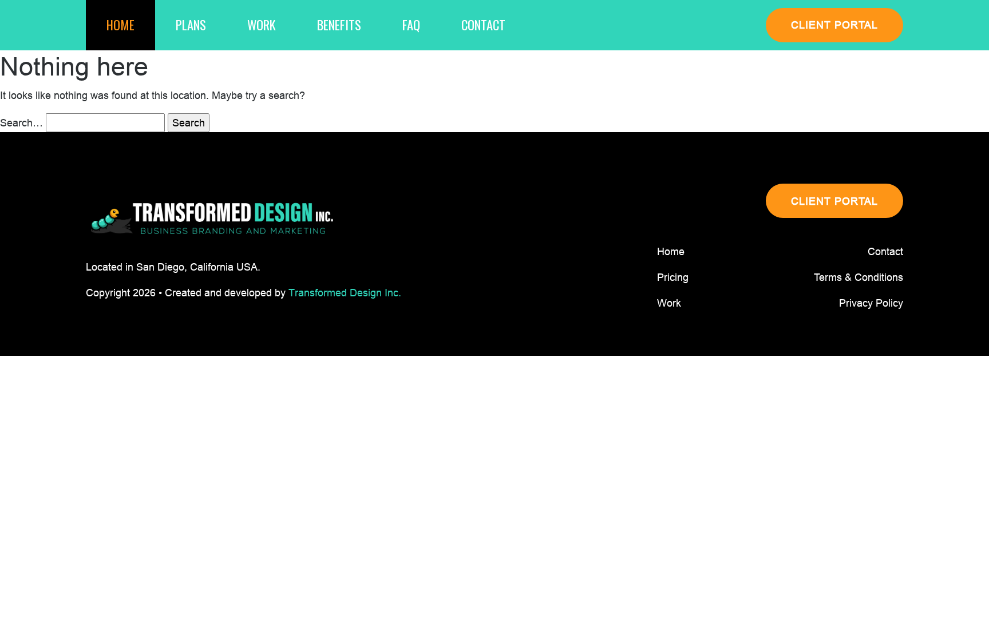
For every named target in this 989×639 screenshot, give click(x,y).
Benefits (339, 24)
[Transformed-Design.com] (212, 219)
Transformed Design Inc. (344, 293)
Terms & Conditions (858, 277)
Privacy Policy (871, 303)
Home (120, 24)
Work (261, 24)
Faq (411, 24)
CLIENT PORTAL (834, 25)
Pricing (673, 277)
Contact (483, 24)
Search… (21, 123)
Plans (191, 24)
